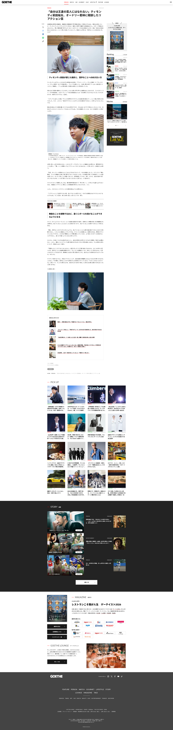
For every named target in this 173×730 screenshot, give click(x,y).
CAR (76, 2)
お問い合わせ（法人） (106, 711)
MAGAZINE (88, 693)
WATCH (72, 2)
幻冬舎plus (90, 709)
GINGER (85, 709)
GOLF (87, 2)
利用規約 (75, 711)
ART (71, 698)
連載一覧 (86, 582)
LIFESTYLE (92, 2)
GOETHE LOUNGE (70, 709)
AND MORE (111, 698)
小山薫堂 (103, 613)
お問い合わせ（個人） (95, 711)
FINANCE (104, 698)
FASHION (61, 698)
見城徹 (113, 613)
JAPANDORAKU (79, 709)
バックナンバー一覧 (57, 637)
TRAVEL (67, 698)
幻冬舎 (105, 709)
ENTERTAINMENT (96, 698)
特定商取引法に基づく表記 (83, 711)
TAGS (96, 693)
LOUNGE (106, 2)
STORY (108, 689)
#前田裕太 (51, 369)
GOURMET (81, 2)
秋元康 (98, 613)
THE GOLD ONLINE (98, 709)
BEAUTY (84, 698)
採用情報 (113, 711)
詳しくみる (57, 661)
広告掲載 (59, 711)
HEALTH (79, 698)
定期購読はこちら (57, 631)
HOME (48, 373)
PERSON (66, 2)
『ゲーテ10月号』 (116, 609)
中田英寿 (109, 613)
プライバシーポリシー (67, 711)
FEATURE (100, 2)
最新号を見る (57, 626)
